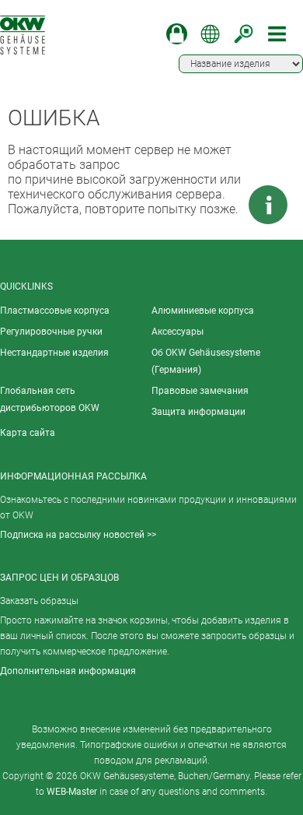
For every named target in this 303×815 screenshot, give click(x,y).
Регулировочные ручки (51, 331)
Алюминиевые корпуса (203, 310)
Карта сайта (27, 432)
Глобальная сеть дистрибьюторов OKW (49, 399)
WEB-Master (72, 791)
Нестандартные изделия (54, 352)
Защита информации (199, 411)
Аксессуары (178, 331)
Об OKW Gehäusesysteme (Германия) (206, 361)
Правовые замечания (200, 390)
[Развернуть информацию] (268, 204)
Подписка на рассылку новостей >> (78, 534)
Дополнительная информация (68, 671)
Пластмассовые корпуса (55, 310)
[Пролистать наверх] (221, 204)
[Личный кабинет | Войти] (176, 33)
